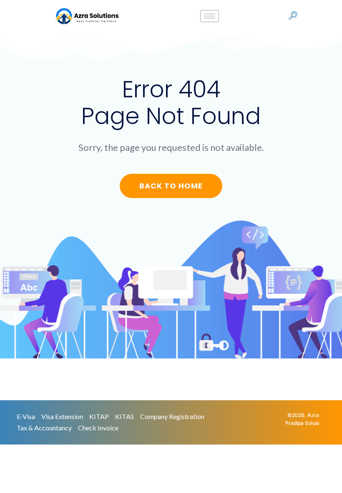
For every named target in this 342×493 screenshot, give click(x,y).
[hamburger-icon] (209, 16)
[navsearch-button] (292, 16)
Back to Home (171, 185)
